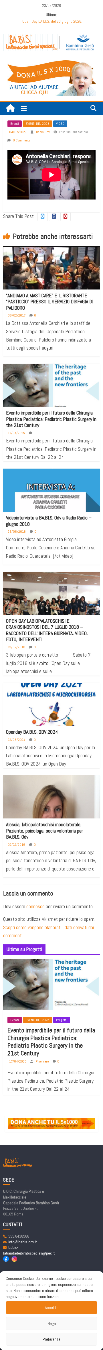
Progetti (61, 1020)
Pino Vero (43, 1061)
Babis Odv (43, 132)
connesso (35, 906)
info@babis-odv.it (22, 1241)
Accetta (51, 1307)
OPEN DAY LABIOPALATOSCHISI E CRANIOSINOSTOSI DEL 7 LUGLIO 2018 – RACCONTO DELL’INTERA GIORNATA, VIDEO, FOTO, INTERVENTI (47, 630)
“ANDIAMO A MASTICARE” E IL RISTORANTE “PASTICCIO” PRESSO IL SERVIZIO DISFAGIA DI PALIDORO (49, 301)
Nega (51, 1323)
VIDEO (60, 123)
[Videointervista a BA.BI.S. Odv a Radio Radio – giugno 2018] (51, 498)
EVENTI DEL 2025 (37, 1020)
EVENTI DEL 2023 (37, 123)
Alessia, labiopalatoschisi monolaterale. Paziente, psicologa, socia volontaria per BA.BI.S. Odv (44, 830)
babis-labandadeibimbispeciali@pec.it (29, 1250)
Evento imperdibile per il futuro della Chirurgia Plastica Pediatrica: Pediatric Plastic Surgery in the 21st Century (51, 418)
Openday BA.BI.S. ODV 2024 (32, 731)
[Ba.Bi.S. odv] (10, 108)
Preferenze (51, 1339)
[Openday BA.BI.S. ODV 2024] (51, 708)
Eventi (14, 123)
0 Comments (21, 140)
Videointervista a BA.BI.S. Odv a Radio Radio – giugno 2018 (49, 520)
